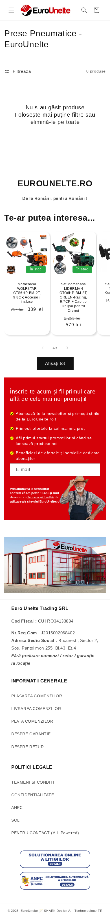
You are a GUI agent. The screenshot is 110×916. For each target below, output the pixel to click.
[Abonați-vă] (93, 469)
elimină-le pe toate (55, 122)
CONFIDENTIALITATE (32, 795)
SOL (15, 820)
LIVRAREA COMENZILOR (36, 708)
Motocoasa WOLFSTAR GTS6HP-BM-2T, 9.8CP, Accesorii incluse (27, 293)
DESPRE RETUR (27, 747)
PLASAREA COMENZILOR (36, 696)
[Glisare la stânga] (42, 347)
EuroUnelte (29, 910)
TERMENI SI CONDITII (33, 782)
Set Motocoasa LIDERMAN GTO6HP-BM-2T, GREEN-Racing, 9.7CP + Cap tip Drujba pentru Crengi (73, 297)
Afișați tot (55, 363)
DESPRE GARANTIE (31, 734)
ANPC (17, 807)
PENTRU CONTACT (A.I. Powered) (45, 833)
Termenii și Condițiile (40, 497)
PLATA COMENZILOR (32, 721)
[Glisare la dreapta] (67, 347)
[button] (11, 10)
